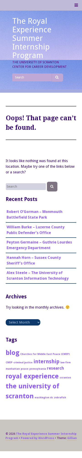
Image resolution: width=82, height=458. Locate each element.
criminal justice (23, 362)
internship (46, 361)
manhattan (13, 368)
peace (24, 368)
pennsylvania (37, 368)
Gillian (72, 438)
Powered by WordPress (37, 438)
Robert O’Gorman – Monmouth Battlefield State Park (34, 215)
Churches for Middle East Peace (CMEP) (45, 354)
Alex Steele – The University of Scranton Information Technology (38, 276)
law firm (65, 362)
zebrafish (60, 397)
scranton (65, 377)
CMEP (9, 362)
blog (12, 352)
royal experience (32, 376)
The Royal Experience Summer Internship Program (31, 38)
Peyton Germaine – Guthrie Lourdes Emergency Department (39, 245)
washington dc (44, 397)
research (55, 368)
